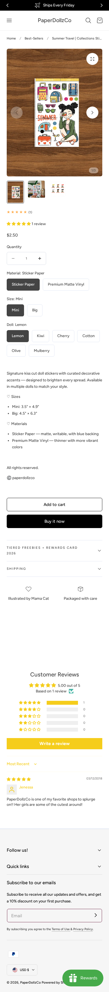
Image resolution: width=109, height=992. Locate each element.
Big (34, 310)
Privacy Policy (83, 929)
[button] (9, 20)
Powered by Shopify (57, 982)
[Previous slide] (17, 113)
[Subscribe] (95, 915)
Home (11, 38)
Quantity (14, 246)
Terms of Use (61, 929)
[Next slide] (92, 113)
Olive (16, 350)
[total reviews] (54, 212)
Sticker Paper (23, 284)
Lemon (18, 335)
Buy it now (54, 521)
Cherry (63, 335)
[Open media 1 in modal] (92, 59)
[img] (19, 779)
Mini (15, 310)
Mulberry (41, 350)
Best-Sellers (34, 38)
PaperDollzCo (30, 982)
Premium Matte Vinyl (66, 284)
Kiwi (40, 335)
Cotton (88, 335)
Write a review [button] (54, 743)
